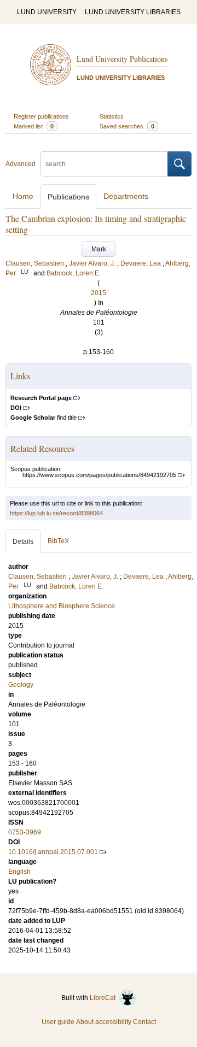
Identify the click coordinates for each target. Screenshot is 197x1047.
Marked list (34, 126)
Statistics (112, 116)
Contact (144, 1022)
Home (23, 196)
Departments (125, 196)
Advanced (20, 164)
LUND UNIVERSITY (47, 12)
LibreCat (104, 998)
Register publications (41, 116)
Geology (20, 685)
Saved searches (127, 126)
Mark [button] (98, 249)
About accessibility (103, 1022)
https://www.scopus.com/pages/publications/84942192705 (99, 475)
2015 (98, 293)
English (19, 871)
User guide (58, 1022)
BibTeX (58, 541)
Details (23, 541)
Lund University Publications (122, 59)
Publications (68, 196)
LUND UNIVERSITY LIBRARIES (133, 12)
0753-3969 (24, 832)
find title (43, 417)
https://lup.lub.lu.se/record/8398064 (56, 513)
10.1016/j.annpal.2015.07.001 (53, 852)
